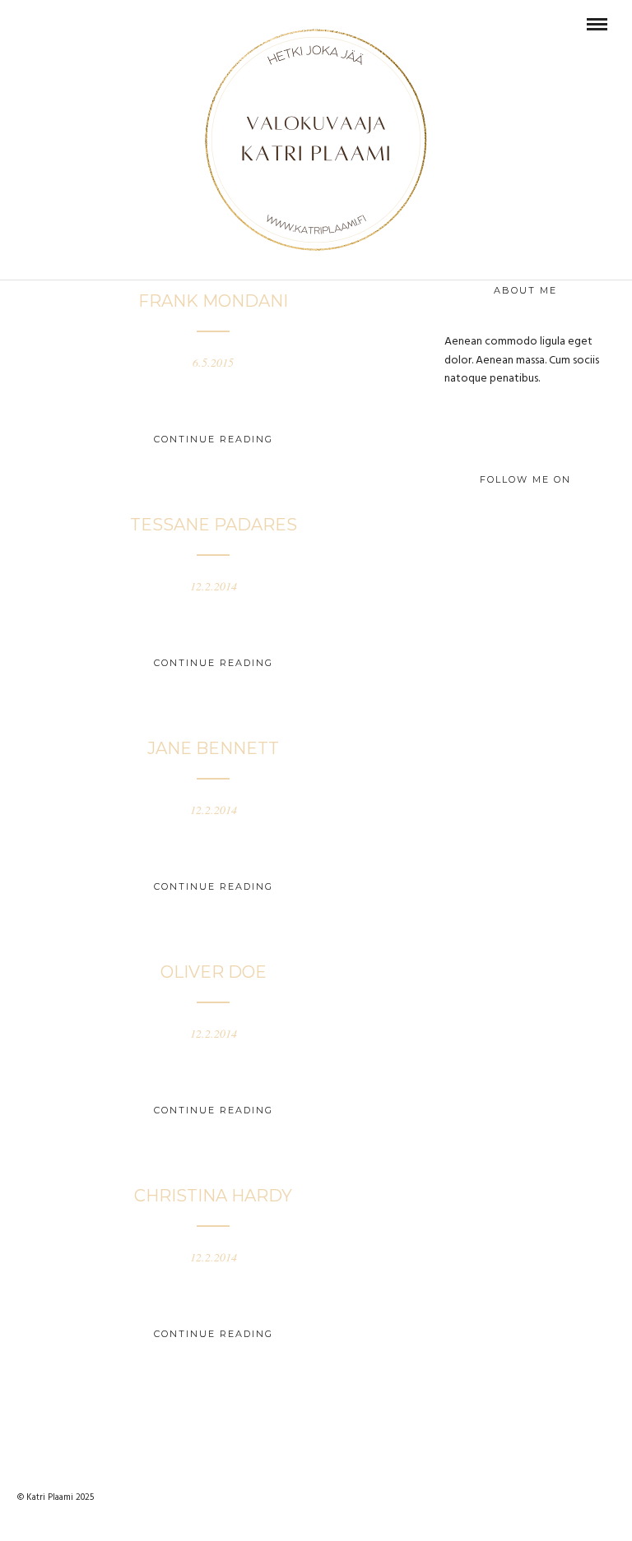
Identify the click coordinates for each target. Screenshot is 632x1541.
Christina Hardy (213, 1195)
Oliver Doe (213, 972)
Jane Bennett (213, 748)
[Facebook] (30, 23)
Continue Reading (213, 439)
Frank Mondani (213, 301)
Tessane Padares (213, 524)
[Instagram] (52, 23)
